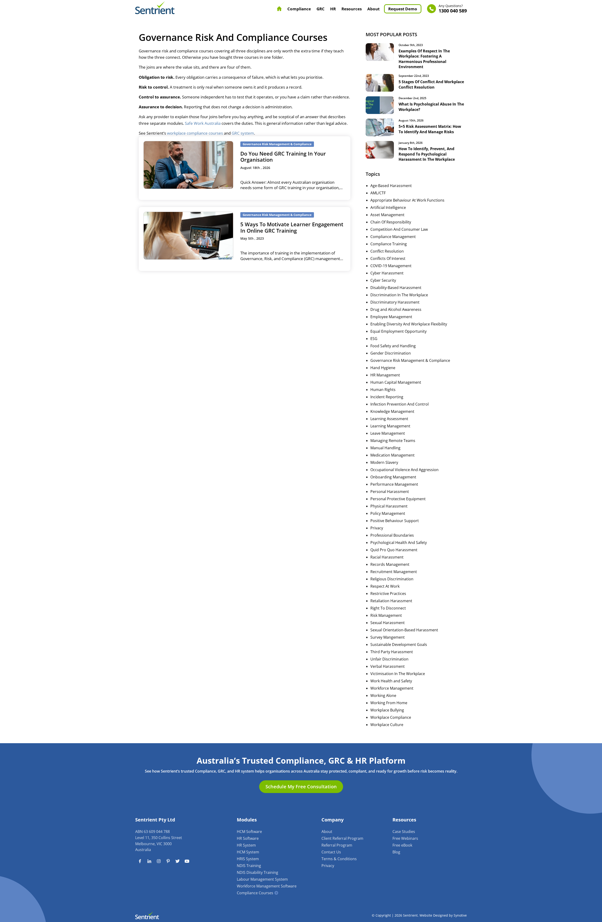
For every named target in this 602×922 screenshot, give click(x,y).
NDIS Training (249, 865)
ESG (373, 338)
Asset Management (387, 214)
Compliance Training (388, 243)
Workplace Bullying (387, 710)
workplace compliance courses (195, 133)
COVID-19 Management (391, 265)
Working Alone (383, 695)
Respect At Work (385, 586)
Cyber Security (383, 280)
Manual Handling (385, 447)
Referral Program (336, 845)
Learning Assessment (389, 418)
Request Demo (402, 9)
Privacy (376, 528)
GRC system (243, 133)
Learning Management (390, 426)
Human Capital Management (395, 382)
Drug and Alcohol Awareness (395, 309)
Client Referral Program (342, 838)
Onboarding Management (393, 477)
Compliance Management (393, 236)
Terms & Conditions (339, 858)
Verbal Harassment (387, 666)
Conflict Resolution (387, 251)
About (373, 9)
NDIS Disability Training (257, 872)
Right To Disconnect (388, 608)
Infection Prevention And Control (399, 404)
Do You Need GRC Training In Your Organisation (283, 156)
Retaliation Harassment (391, 600)
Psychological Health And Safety (398, 542)
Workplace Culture (386, 724)
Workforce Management (391, 688)
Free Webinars (405, 838)
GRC (321, 9)
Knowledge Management (392, 411)
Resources (351, 9)
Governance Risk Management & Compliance (410, 360)
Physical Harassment (389, 506)
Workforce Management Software (267, 886)
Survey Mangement (387, 637)
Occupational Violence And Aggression (404, 469)
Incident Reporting (386, 396)
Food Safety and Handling (393, 345)
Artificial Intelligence (388, 207)
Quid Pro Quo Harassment (393, 549)
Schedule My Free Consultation (301, 786)
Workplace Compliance (390, 717)
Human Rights (383, 389)
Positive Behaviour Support (394, 520)
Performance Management (394, 484)
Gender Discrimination (390, 353)
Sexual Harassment (387, 622)
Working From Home (388, 702)
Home (279, 8)
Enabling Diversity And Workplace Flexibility (408, 324)
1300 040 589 (453, 9)
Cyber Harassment (387, 273)
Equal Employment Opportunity (398, 331)
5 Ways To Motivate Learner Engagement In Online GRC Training (291, 227)
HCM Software (249, 831)
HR (333, 9)
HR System (246, 845)
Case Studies (403, 831)
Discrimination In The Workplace (399, 294)
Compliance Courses (255, 892)
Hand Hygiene (382, 367)
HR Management (385, 375)
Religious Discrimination (391, 579)
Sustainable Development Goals (398, 644)
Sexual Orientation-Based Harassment (404, 630)
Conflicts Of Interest (387, 258)
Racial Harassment (387, 557)
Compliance (299, 9)
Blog (396, 852)
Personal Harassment (389, 491)
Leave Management (387, 433)
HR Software (248, 838)
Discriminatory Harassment (395, 302)
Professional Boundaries (392, 535)
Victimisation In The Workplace (397, 673)
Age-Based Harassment (391, 185)
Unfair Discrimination (389, 659)
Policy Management (387, 513)
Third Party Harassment (391, 651)
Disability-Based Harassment (395, 287)
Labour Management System (262, 879)
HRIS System (248, 858)
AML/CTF (378, 192)
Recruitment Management (393, 571)
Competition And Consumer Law (399, 229)
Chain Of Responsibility (390, 222)
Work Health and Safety (391, 681)
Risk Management (386, 615)
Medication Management (392, 455)
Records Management (389, 564)
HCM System (248, 852)
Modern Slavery (384, 462)
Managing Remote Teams (392, 440)
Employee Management (391, 316)
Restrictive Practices (388, 593)
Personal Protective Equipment (398, 498)
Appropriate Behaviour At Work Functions (407, 200)
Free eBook (402, 845)
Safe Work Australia (203, 123)
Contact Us (331, 852)
